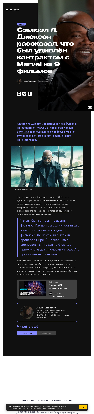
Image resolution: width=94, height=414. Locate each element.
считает (65, 267)
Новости (21, 24)
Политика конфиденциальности (65, 412)
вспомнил (23, 132)
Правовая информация (45, 412)
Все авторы (56, 400)
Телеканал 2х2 (28, 400)
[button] (88, 10)
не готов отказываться (58, 210)
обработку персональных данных (34, 408)
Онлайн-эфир (42, 400)
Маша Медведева (29, 81)
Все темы (68, 400)
